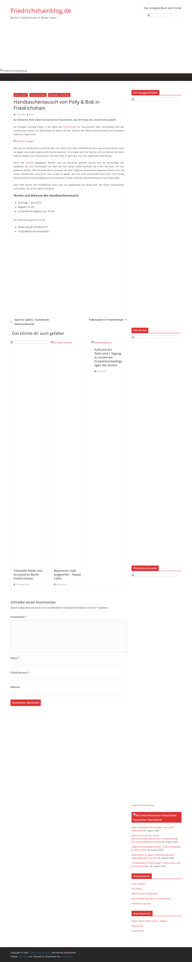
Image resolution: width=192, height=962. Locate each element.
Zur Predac (137, 888)
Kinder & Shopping (38, 95)
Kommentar (18, 617)
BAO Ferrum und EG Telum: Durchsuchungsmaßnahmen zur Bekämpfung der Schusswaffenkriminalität (155, 838)
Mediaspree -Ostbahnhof (59, 95)
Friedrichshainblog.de (40, 10)
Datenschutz (138, 930)
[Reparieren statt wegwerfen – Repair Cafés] (69, 342)
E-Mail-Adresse (19, 672)
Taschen (30, 162)
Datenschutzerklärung (143, 805)
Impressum (137, 925)
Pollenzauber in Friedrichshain (106, 319)
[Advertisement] (96, 46)
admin (31, 114)
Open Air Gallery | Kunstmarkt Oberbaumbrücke (31, 322)
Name (14, 658)
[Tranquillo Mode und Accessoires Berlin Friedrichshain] (28, 342)
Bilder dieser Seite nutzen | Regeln (149, 921)
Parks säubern (139, 883)
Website (15, 687)
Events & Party (21, 95)
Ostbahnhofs (69, 126)
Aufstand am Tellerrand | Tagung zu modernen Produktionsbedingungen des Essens (108, 357)
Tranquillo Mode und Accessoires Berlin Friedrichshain (28, 574)
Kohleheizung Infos (141, 903)
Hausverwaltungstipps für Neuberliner (151, 898)
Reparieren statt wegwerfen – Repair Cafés (67, 574)
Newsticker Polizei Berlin (147, 819)
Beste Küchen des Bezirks (144, 893)
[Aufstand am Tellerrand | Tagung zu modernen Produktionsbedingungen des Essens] (101, 342)
